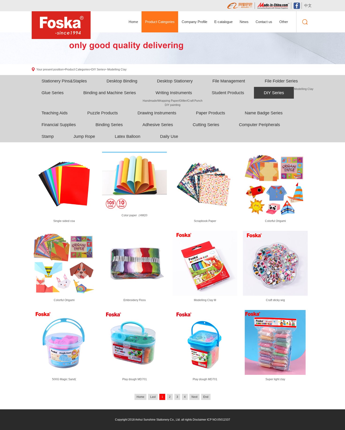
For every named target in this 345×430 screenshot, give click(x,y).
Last (153, 397)
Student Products (228, 92)
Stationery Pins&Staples (64, 81)
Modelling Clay (116, 69)
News (244, 22)
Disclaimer (199, 419)
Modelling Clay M (205, 300)
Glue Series (53, 92)
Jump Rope (84, 136)
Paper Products (210, 113)
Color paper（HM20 (134, 215)
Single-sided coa (64, 221)
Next (194, 397)
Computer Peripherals (259, 124)
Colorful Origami (275, 221)
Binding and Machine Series (109, 92)
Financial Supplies (59, 124)
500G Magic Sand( (64, 379)
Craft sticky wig (275, 300)
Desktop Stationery (175, 81)
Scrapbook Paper (205, 221)
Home (133, 22)
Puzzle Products (102, 113)
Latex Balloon (127, 136)
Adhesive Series (157, 124)
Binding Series (109, 124)
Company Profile (194, 22)
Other (283, 22)
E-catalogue (223, 22)
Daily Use (169, 136)
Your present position (49, 69)
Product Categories (160, 22)
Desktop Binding (122, 81)
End (205, 397)
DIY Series (98, 69)
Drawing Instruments (157, 113)
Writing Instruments (174, 92)
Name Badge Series (264, 113)
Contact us (264, 22)
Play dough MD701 (134, 379)
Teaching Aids (55, 113)
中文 (308, 6)
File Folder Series (281, 81)
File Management (228, 81)
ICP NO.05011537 (218, 419)
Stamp (48, 136)
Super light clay (275, 379)
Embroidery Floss (134, 300)
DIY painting (172, 105)
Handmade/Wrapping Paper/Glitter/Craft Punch (173, 100)
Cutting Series (206, 124)
